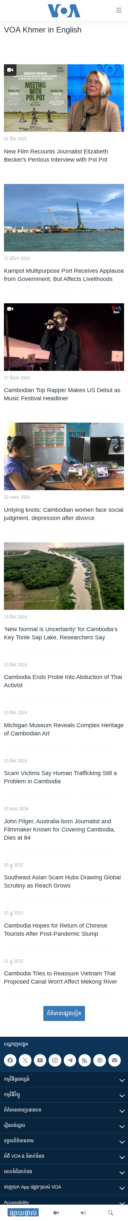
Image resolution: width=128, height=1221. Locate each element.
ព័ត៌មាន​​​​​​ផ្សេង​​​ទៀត (64, 1013)
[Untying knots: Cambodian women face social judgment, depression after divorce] (64, 456)
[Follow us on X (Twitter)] (25, 1060)
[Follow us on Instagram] (55, 1060)
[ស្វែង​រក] (110, 1213)
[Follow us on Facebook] (10, 1060)
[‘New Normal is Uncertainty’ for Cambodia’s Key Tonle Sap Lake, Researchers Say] (64, 576)
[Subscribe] (114, 1060)
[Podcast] (99, 1060)
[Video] (56, 1213)
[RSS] (84, 1060)
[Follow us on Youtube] (40, 1060)
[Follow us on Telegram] (70, 1060)
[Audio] (83, 1213)
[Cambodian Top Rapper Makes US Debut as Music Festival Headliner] (64, 337)
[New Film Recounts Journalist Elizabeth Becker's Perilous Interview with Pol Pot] (64, 98)
